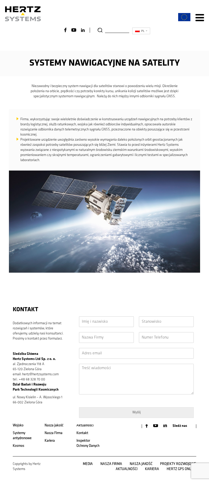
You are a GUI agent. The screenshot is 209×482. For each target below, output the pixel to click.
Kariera (50, 441)
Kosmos (18, 446)
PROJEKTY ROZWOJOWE (178, 464)
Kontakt (82, 433)
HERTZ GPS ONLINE (181, 469)
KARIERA (152, 469)
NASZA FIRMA (111, 464)
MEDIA (88, 464)
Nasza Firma (53, 433)
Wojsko (18, 425)
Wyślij (136, 412)
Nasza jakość (54, 425)
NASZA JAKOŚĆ (141, 464)
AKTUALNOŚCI (126, 469)
